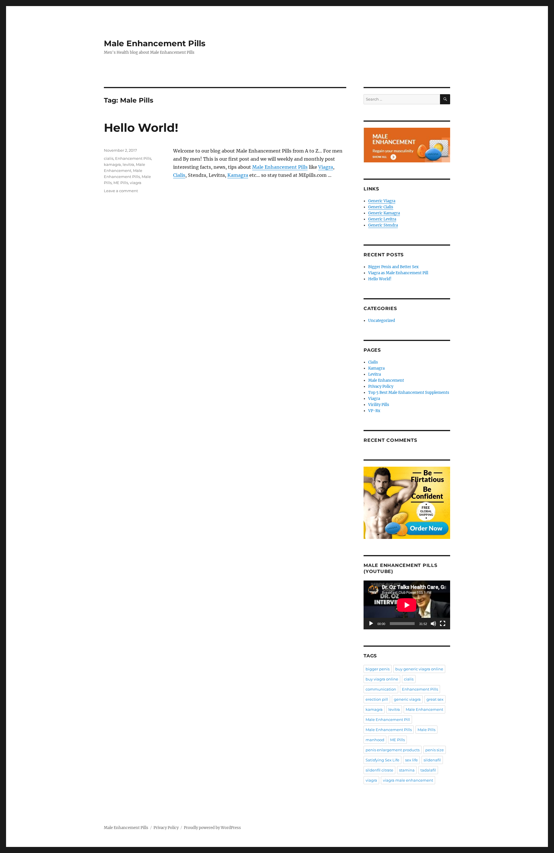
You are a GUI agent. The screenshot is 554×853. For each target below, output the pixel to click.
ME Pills (120, 182)
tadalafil (428, 770)
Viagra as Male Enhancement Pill (398, 272)
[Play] (371, 623)
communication (381, 689)
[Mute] (433, 623)
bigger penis (378, 669)
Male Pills (426, 729)
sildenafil (432, 760)
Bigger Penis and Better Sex (393, 266)
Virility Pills (378, 404)
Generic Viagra (381, 201)
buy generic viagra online (419, 669)
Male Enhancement (386, 380)
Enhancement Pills (133, 158)
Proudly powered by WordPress (212, 827)
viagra (135, 182)
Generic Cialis (380, 207)
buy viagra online (382, 679)
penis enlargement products (393, 750)
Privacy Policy (380, 386)
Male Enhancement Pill (388, 719)
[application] (407, 605)
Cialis (179, 175)
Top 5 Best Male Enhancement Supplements (408, 392)
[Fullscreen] (443, 623)
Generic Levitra (382, 219)
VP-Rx (374, 410)
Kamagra (237, 175)
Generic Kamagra (384, 213)
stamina (407, 770)
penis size (434, 750)
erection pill (377, 699)
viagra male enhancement (408, 780)
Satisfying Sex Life (382, 760)
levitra (128, 164)
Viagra (325, 167)
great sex (434, 699)
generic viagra (407, 699)
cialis (108, 158)
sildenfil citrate (379, 770)
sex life (411, 760)
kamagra (112, 164)
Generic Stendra (383, 225)
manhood (375, 739)
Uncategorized (381, 320)
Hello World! (141, 127)
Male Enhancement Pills (154, 43)
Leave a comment (121, 190)
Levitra (374, 374)
